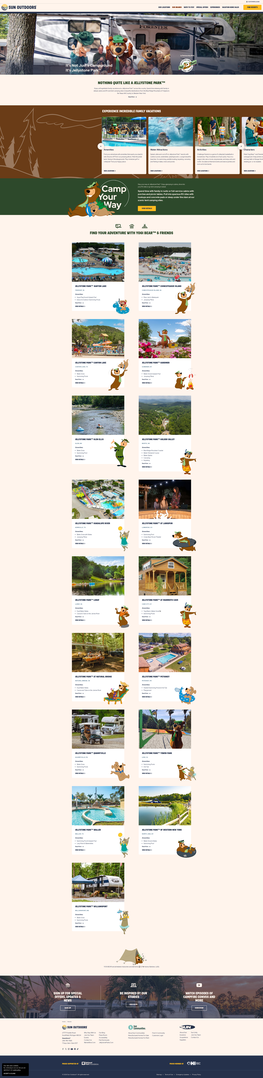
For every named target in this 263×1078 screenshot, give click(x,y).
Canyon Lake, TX (81, 367)
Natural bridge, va (82, 681)
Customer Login (253, 2)
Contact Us (88, 1040)
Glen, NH (78, 443)
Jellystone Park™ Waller (88, 830)
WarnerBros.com (89, 1043)
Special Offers (202, 7)
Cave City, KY (147, 604)
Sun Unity (194, 1032)
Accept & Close (9, 1073)
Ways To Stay (189, 7)
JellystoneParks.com (106, 1043)
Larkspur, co (147, 527)
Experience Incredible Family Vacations (131, 111)
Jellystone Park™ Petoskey (156, 677)
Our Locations (164, 7)
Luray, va (78, 604)
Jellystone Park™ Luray (87, 600)
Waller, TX (79, 834)
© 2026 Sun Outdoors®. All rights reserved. (75, 1074)
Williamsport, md (82, 910)
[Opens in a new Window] (92, 1063)
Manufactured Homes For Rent (138, 1038)
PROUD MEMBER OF (177, 1064)
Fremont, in (79, 290)
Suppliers (183, 1040)
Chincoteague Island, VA (151, 290)
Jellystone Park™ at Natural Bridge (93, 677)
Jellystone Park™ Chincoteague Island (161, 286)
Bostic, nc (146, 443)
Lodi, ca (145, 757)
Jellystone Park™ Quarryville (90, 753)
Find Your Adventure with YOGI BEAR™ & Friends (131, 233)
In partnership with (187, 56)
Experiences (215, 7)
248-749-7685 (67, 1041)
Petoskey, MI (147, 681)
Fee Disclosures (104, 1040)
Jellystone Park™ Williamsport (91, 906)
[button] (147, 208)
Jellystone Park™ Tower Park (157, 753)
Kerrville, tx (80, 527)
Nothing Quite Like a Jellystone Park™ (131, 83)
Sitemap (159, 1074)
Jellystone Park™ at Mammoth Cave (160, 600)
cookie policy (17, 1070)
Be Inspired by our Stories (133, 995)
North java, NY (147, 834)
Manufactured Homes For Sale (138, 1035)
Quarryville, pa (81, 757)
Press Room (103, 1035)
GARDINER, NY (147, 367)
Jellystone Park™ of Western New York (162, 830)
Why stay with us (90, 1033)
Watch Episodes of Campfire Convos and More (199, 997)
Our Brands (177, 7)
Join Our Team (89, 1035)
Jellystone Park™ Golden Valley (158, 439)
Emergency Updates (182, 1074)
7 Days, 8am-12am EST (70, 1043)
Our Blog (102, 1033)
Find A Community (158, 1033)
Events (86, 1038)
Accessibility (103, 1038)
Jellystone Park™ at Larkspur (157, 523)
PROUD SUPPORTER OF (70, 1064)
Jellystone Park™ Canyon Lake (90, 363)
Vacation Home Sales (230, 7)
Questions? (66, 1038)
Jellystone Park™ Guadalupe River (92, 523)
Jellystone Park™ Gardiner (156, 363)
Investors (183, 1035)
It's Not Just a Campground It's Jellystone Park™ (89, 68)
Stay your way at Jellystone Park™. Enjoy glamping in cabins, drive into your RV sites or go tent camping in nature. (161, 185)
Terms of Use (169, 1074)
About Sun (183, 1032)
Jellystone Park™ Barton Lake (90, 286)
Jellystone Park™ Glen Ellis (89, 439)
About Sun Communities (136, 1033)
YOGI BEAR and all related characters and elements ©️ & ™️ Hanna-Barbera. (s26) (131, 967)
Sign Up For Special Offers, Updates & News (68, 997)
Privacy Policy (196, 1074)
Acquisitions (184, 1037)
